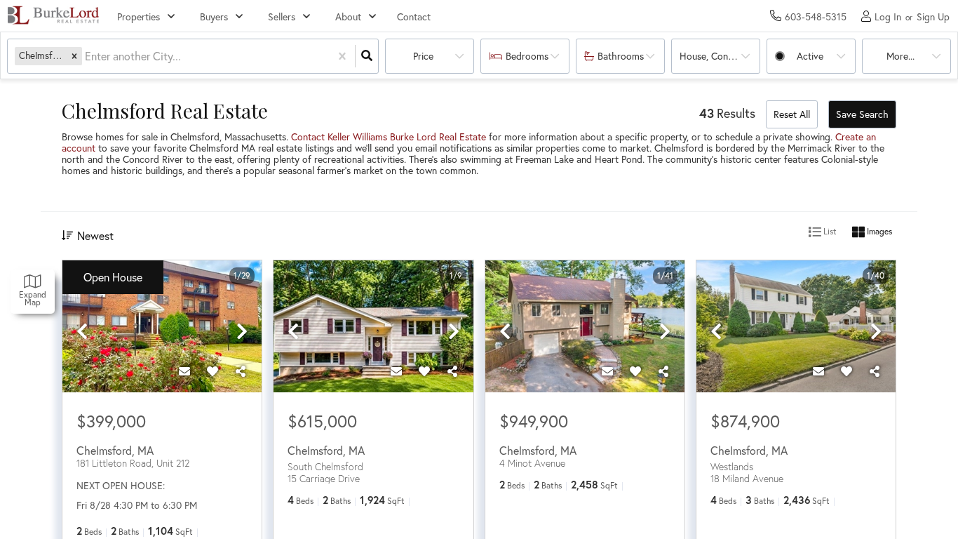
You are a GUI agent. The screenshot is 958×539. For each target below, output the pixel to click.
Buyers (214, 16)
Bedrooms (527, 55)
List (829, 231)
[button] (74, 56)
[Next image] (242, 332)
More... (900, 55)
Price (423, 55)
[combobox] (86, 56)
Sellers (281, 16)
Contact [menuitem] (414, 16)
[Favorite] (212, 371)
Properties (138, 16)
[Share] (241, 371)
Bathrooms (621, 55)
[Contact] (184, 371)
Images (878, 231)
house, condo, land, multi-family (720, 55)
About (348, 16)
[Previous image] (82, 332)
